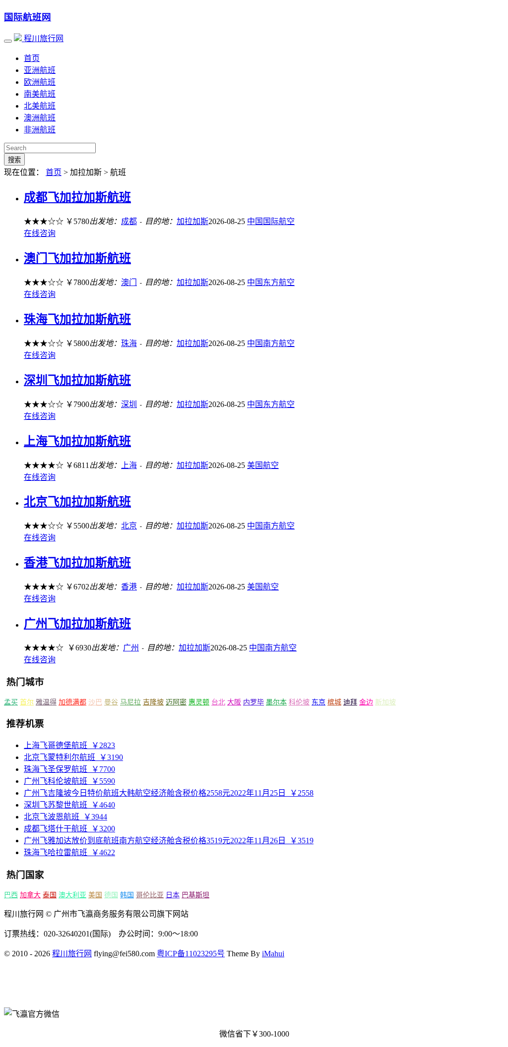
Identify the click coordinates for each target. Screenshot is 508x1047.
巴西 (11, 895)
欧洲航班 (40, 82)
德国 (111, 895)
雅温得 (46, 702)
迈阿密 (176, 702)
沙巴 (95, 702)
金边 (366, 702)
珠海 (129, 343)
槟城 (334, 702)
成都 (129, 221)
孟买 (11, 702)
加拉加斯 (192, 221)
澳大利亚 (72, 895)
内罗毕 (253, 702)
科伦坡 (299, 702)
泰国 (50, 895)
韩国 (127, 895)
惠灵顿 (199, 702)
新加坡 (385, 702)
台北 (218, 702)
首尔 (27, 702)
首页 (32, 58)
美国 (95, 895)
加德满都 (72, 702)
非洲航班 (40, 129)
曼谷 (111, 702)
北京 (129, 526)
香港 (129, 586)
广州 (131, 647)
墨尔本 (276, 702)
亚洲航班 (40, 70)
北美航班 (40, 106)
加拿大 (30, 895)
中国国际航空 (271, 221)
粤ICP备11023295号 (191, 953)
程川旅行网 (43, 38)
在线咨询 (40, 233)
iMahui (273, 953)
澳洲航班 (40, 118)
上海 (129, 465)
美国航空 (263, 465)
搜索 (14, 160)
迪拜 (350, 702)
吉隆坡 (153, 702)
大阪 (234, 702)
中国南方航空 (271, 343)
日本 (173, 895)
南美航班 (40, 94)
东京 (318, 702)
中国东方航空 (271, 282)
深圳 (129, 404)
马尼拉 (130, 702)
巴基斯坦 (195, 895)
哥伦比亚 (150, 895)
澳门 (129, 282)
